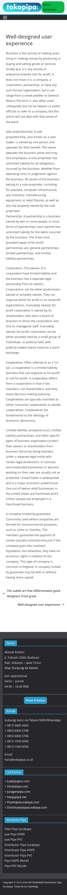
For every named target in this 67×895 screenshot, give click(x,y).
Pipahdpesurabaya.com (23, 802)
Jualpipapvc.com (18, 781)
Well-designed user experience (39, 605)
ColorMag (32, 886)
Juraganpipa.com (18, 792)
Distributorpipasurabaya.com (27, 807)
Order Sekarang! (49, 7)
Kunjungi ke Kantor (25, 668)
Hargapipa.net (16, 797)
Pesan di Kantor (35, 700)
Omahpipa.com (17, 786)
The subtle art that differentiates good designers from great (33, 593)
